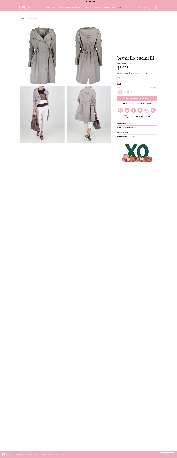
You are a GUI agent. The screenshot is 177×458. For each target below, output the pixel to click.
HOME (22, 18)
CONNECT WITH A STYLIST (126, 137)
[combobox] (136, 8)
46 (131, 92)
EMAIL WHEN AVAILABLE (137, 99)
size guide (153, 88)
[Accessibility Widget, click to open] (3, 454)
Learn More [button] (62, 454)
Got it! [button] (167, 454)
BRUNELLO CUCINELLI (135, 58)
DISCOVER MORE (123, 132)
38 (120, 92)
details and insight (124, 123)
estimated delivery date (126, 128)
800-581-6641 (147, 104)
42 (125, 92)
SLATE (119, 84)
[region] (88, 2)
